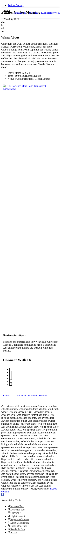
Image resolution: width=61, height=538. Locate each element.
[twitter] (22, 4)
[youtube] (39, 4)
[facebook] (28, 4)
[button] (2, 494)
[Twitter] (9, 369)
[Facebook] (9, 381)
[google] (33, 4)
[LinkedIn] (10, 375)
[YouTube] (10, 372)
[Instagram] (10, 378)
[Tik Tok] (10, 384)
